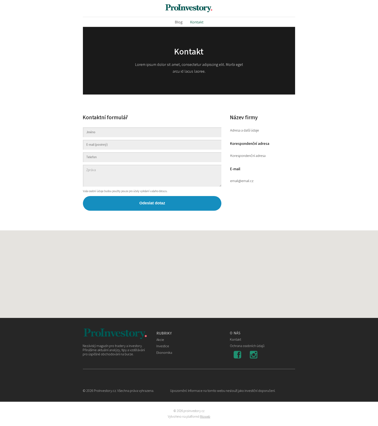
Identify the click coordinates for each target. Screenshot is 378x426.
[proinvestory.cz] (189, 8)
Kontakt (196, 22)
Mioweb (205, 416)
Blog (179, 22)
